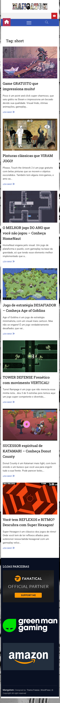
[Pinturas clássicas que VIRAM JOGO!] (30, 135)
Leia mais (8, 112)
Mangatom (8, 690)
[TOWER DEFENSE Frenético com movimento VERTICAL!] (30, 356)
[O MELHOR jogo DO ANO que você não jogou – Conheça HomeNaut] (30, 207)
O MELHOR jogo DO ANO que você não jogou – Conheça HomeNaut (26, 233)
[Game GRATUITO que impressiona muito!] (30, 62)
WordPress (45, 690)
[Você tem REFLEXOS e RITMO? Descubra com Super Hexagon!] (30, 499)
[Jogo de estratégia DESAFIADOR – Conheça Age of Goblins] (30, 284)
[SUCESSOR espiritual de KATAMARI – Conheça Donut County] (30, 425)
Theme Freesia (33, 690)
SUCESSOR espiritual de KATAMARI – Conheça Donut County (27, 451)
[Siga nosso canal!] (54, 16)
